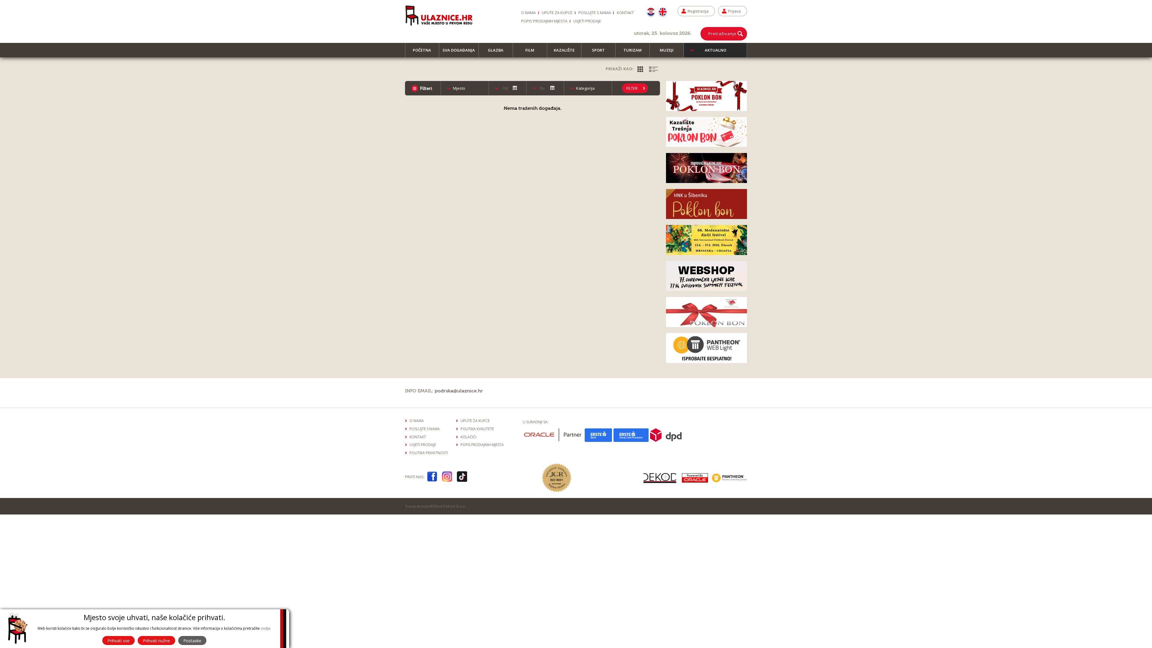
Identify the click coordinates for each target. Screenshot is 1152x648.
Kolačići (468, 437)
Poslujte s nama (594, 12)
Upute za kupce (557, 12)
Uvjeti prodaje (587, 21)
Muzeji (667, 50)
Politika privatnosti (429, 452)
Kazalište (564, 50)
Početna (422, 50)
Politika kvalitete (477, 428)
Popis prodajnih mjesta (544, 21)
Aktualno (715, 50)
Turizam (632, 50)
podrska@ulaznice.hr (459, 391)
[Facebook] (432, 477)
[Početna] (438, 15)
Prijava (734, 11)
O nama (528, 12)
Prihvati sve (118, 641)
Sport (598, 50)
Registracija (698, 11)
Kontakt (625, 12)
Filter (632, 88)
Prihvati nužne (156, 641)
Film (529, 50)
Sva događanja (458, 50)
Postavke (192, 641)
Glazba (495, 50)
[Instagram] (447, 477)
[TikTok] (462, 477)
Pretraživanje (722, 33)
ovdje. (266, 628)
